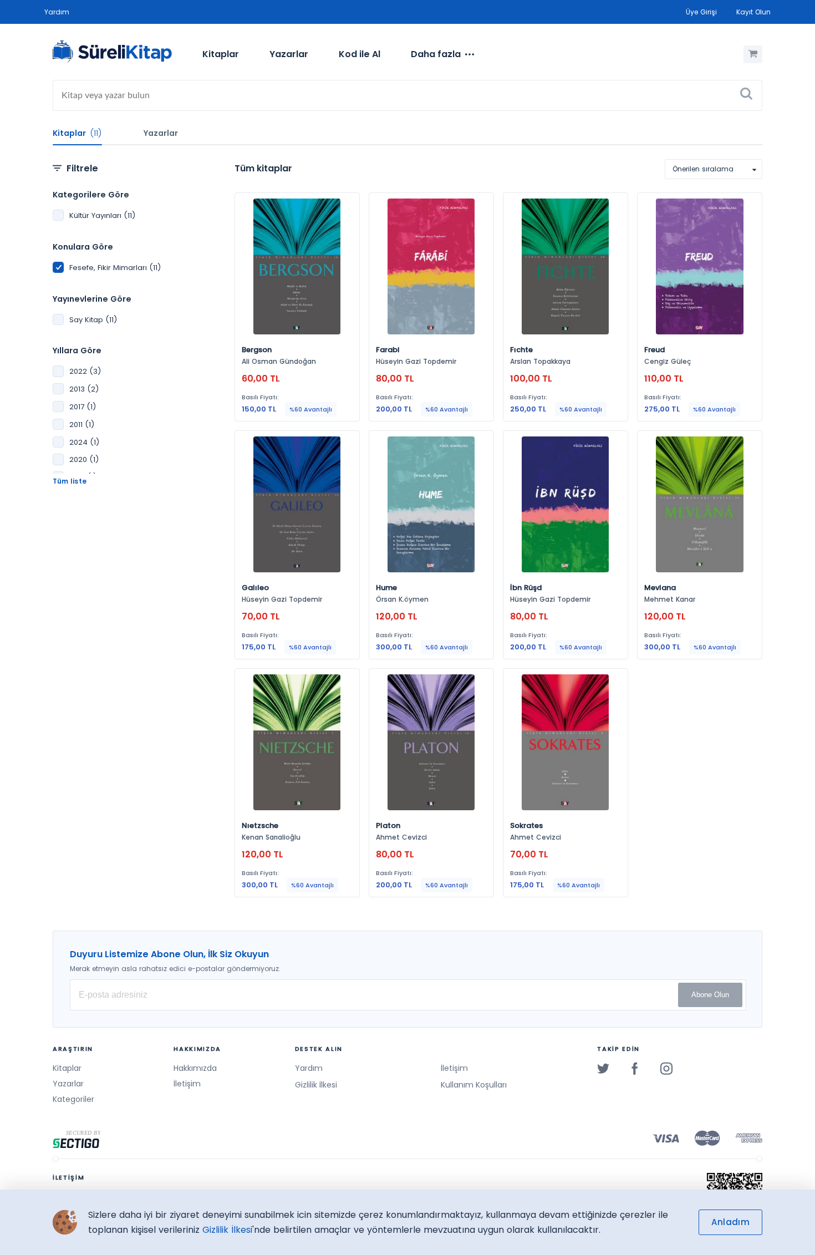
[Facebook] (635, 1068)
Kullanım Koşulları (474, 1084)
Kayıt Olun (753, 12)
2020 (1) (84, 459)
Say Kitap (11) (93, 319)
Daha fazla (436, 54)
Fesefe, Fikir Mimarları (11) (115, 267)
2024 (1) (84, 442)
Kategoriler (73, 1099)
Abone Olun (710, 994)
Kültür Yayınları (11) (102, 215)
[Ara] (746, 95)
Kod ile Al (359, 54)
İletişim (187, 1083)
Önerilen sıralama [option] (703, 169)
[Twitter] (603, 1068)
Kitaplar (220, 54)
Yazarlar (288, 54)
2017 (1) (82, 407)
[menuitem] (220, 54)
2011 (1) (81, 424)
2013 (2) (84, 389)
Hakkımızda (195, 1068)
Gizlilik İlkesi (316, 1084)
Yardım (56, 12)
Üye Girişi (701, 12)
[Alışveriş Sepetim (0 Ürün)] (752, 54)
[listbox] (713, 169)
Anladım (730, 1222)
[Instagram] (666, 1068)
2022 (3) (85, 371)
